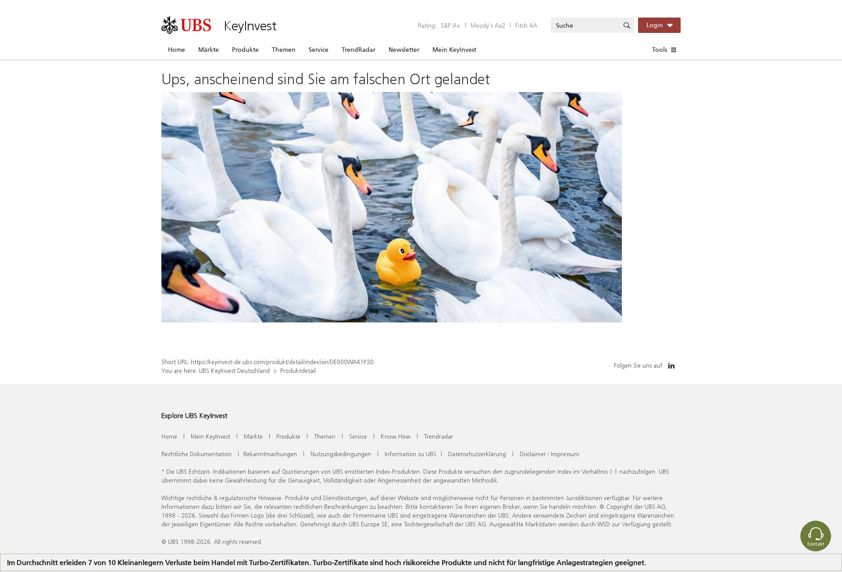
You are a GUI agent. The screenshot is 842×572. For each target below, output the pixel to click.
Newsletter (404, 50)
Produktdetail (298, 370)
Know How (395, 436)
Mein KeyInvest (454, 50)
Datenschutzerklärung (477, 454)
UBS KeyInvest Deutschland (234, 370)
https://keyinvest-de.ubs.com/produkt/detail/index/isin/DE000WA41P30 (282, 362)
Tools (659, 50)
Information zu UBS (410, 454)
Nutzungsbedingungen (340, 454)
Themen (284, 50)
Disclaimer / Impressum (549, 454)
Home (176, 50)
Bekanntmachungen (270, 454)
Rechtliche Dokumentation (196, 454)
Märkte (208, 50)
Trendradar (438, 436)
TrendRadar (358, 50)
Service (318, 50)
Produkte (245, 50)
